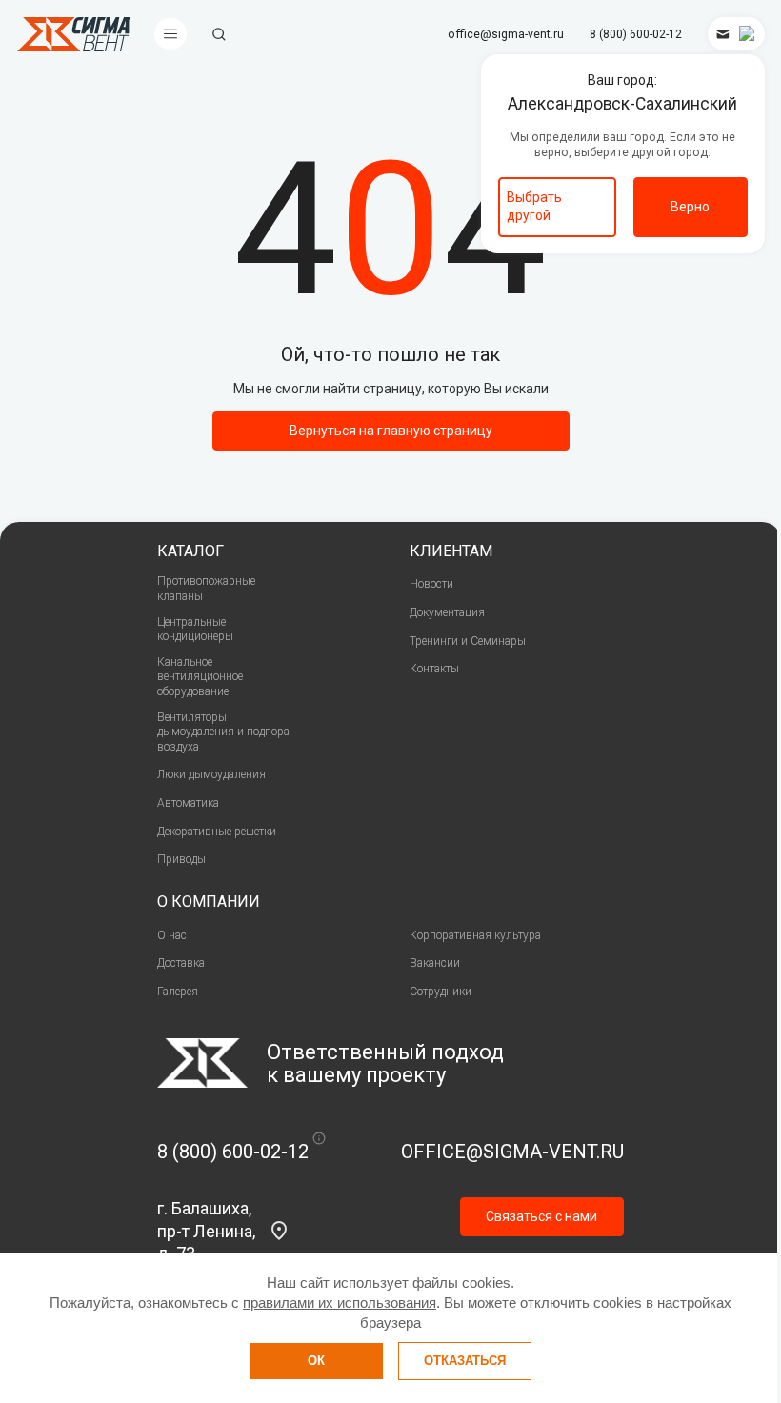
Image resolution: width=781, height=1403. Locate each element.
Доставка (181, 963)
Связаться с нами (541, 1216)
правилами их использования (339, 1302)
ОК (316, 1360)
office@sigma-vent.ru (506, 34)
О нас (172, 935)
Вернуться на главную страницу (391, 430)
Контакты (434, 668)
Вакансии (435, 963)
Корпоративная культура (475, 935)
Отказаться (465, 1360)
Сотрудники (440, 991)
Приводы (181, 859)
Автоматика (188, 803)
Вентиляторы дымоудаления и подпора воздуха (223, 732)
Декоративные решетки (216, 831)
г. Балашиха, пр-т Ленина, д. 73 (206, 1230)
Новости (431, 584)
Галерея (177, 991)
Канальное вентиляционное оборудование (200, 676)
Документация (447, 612)
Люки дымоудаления (211, 774)
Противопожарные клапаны (206, 588)
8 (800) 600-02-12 (636, 34)
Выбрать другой (534, 206)
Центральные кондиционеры (195, 629)
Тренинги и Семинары (468, 641)
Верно (690, 206)
